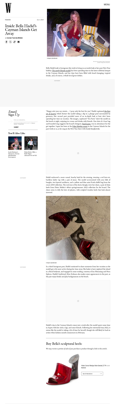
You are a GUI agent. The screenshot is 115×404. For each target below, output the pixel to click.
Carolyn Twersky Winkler (15, 38)
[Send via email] (18, 42)
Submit (16, 127)
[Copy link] (14, 42)
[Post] (10, 42)
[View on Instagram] (78, 153)
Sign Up (13, 113)
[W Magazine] (8, 8)
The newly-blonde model (61, 70)
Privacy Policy (21, 123)
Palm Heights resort (79, 126)
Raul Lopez (86, 124)
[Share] (6, 42)
